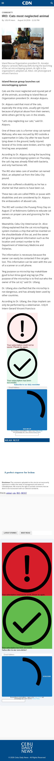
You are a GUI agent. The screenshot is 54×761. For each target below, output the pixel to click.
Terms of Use (38, 431)
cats (14, 493)
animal (9, 493)
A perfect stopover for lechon (19, 472)
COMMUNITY (7, 13)
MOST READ (25, 533)
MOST (24, 493)
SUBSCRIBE (47, 676)
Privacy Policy (36, 432)
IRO (18, 493)
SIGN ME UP (27, 429)
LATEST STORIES (10, 533)
